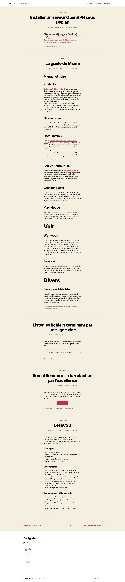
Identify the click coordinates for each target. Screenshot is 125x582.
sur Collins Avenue (70, 171)
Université (98, 3)
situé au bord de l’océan (57, 266)
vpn (59, 46)
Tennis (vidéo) (106, 3)
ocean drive (68, 306)
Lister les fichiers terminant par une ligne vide (62, 327)
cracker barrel (48, 306)
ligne (52, 358)
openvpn (51, 46)
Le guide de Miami (62, 63)
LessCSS (62, 425)
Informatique (62, 12)
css (46, 513)
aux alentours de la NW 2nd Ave (70, 242)
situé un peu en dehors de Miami (56, 200)
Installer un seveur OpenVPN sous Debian (62, 20)
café (54, 408)
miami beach (62, 306)
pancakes (74, 306)
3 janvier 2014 (60, 27)
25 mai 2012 (61, 430)
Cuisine (60, 370)
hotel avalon (56, 306)
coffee (57, 408)
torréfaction (70, 408)
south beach (54, 308)
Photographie (89, 3)
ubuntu (55, 46)
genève (61, 408)
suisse (65, 408)
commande (48, 358)
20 (70, 525)
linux (55, 358)
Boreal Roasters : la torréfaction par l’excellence (62, 378)
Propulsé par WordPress (38, 578)
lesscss (49, 513)
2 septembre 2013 (60, 68)
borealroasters (48, 408)
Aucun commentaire (72, 27)
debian (47, 46)
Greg (9, 3)
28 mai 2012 (61, 385)
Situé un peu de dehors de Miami (54, 89)
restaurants (48, 308)
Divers (62, 58)
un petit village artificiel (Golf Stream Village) (65, 212)
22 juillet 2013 (60, 335)
